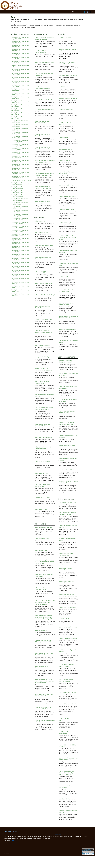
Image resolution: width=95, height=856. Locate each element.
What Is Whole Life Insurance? (68, 619)
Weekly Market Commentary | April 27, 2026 (20, 105)
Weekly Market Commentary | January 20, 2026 (20, 161)
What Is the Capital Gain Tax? (43, 527)
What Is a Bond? (63, 137)
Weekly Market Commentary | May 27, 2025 (20, 282)
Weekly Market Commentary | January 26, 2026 (20, 157)
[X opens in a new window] (90, 12)
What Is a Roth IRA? (41, 509)
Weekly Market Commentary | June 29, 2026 (20, 69)
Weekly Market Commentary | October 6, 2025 (20, 215)
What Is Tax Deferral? (41, 630)
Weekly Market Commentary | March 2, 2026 (20, 137)
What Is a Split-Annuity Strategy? (45, 295)
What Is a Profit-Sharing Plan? (44, 245)
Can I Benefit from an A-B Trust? (44, 109)
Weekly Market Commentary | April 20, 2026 (20, 109)
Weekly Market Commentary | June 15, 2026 (20, 77)
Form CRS (13, 840)
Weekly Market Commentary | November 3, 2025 (20, 199)
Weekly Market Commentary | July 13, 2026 (20, 62)
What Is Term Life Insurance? (67, 607)
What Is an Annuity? (65, 222)
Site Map (6, 853)
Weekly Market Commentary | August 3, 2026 (20, 50)
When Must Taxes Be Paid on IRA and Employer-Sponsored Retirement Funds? (45, 602)
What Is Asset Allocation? (66, 277)
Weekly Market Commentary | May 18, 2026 (20, 93)
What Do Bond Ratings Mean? (68, 149)
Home (26, 5)
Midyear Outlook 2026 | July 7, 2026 (20, 66)
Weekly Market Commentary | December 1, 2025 (20, 183)
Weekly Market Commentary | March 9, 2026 (20, 133)
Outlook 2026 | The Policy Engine (21, 180)
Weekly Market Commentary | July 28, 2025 (20, 251)
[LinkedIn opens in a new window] (85, 12)
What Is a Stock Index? (65, 160)
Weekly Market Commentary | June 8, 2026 (20, 81)
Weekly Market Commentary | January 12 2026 (20, 165)
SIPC (60, 834)
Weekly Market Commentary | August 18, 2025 (20, 243)
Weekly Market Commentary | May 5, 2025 (20, 294)
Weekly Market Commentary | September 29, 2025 (20, 219)
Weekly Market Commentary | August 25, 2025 (20, 239)
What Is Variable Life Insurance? (68, 638)
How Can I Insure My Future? (67, 692)
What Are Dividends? (65, 37)
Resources (55, 5)
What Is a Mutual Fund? (66, 185)
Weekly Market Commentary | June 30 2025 (20, 263)
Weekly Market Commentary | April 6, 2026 (20, 117)
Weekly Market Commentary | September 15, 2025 (20, 227)
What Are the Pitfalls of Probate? (44, 62)
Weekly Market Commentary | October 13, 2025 (20, 211)
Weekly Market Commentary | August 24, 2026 (20, 38)
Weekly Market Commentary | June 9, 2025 (20, 274)
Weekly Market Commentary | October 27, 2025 (20, 203)
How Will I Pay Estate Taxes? (43, 100)
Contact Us (89, 5)
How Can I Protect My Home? (67, 704)
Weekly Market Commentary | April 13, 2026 (20, 113)
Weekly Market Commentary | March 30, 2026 (20, 121)
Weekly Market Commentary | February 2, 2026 (20, 153)
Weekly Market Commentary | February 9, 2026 (20, 149)
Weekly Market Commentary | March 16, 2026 (20, 129)
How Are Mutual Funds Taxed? (68, 75)
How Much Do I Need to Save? (44, 319)
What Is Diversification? (66, 109)
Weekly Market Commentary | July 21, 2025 (20, 255)
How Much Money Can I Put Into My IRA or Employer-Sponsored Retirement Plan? (44, 561)
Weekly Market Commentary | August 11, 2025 (20, 247)
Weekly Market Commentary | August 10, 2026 (20, 46)
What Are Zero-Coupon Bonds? (68, 98)
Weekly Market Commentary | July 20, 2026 (20, 58)
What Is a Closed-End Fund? (67, 196)
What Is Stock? (63, 87)
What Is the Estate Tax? (42, 538)
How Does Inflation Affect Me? (67, 470)
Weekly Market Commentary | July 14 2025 (20, 259)
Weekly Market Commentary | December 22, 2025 (20, 173)
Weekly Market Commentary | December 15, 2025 (20, 177)
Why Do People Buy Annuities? (44, 283)
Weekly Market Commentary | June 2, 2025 (20, 278)
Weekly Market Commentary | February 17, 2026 (20, 145)
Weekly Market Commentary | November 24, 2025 (20, 187)
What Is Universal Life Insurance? (68, 627)
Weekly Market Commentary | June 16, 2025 (20, 270)
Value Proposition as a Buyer (72, 5)
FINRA (56, 834)
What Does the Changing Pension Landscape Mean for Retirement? (43, 332)
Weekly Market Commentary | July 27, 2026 (20, 54)
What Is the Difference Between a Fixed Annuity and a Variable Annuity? (68, 237)
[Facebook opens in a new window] (87, 12)
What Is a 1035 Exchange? (42, 345)
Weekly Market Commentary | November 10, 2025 (20, 195)
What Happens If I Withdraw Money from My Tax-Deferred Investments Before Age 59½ (43, 617)
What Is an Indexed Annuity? (43, 437)
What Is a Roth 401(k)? (41, 232)
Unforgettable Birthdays (42, 357)
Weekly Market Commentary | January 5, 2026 (20, 169)
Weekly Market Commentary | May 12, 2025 (20, 290)
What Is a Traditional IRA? (42, 461)
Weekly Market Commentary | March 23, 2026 (20, 125)
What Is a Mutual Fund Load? (67, 209)
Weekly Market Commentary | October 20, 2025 (20, 207)
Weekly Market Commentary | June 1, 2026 (20, 85)
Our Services (44, 5)
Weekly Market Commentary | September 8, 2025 (20, 231)
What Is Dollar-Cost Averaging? (68, 329)
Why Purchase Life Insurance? (67, 502)
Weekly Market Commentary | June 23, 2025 (20, 266)
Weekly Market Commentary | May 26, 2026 (20, 89)
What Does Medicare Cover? (67, 799)
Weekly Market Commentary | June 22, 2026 (20, 73)
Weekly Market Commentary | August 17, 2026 (20, 42)
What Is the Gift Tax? (41, 550)
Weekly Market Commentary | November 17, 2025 (20, 191)
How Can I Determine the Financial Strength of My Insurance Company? (66, 772)
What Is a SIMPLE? (40, 221)
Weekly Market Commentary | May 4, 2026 (20, 101)
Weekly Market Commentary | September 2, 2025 (20, 235)
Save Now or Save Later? (42, 497)
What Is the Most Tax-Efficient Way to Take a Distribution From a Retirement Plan (44, 681)
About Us (34, 5)
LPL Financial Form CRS (10, 831)
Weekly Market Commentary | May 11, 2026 (20, 97)
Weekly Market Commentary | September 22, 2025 (20, 223)
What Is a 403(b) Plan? (41, 272)
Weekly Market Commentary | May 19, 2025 (20, 286)
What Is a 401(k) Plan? (41, 473)
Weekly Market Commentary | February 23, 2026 (20, 141)
